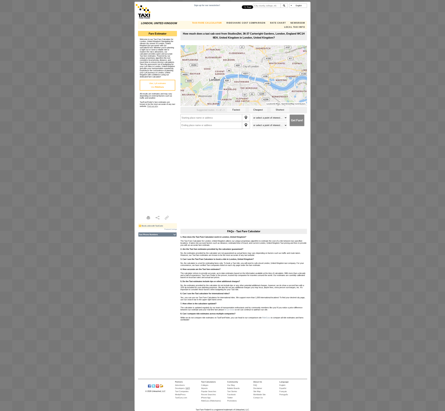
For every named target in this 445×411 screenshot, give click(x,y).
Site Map (257, 391)
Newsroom (297, 23)
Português (283, 394)
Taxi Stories (232, 391)
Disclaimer (257, 388)
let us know (229, 310)
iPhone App (206, 398)
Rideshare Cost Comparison (245, 23)
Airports (204, 388)
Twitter (230, 398)
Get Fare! (297, 120)
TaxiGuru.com (181, 398)
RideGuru (266, 318)
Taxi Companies (182, 391)
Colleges (204, 385)
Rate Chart (278, 23)
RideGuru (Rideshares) (211, 401)
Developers (180, 388)
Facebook (231, 394)
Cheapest (258, 109)
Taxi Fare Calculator (207, 23)
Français (283, 391)
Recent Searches (208, 394)
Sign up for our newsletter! (207, 5)
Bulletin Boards (233, 388)
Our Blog (231, 385)
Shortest (280, 109)
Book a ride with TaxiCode (152, 226)
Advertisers (180, 385)
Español (282, 388)
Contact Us (258, 398)
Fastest (236, 109)
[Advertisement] (157, 159)
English (282, 385)
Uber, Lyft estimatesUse (157, 85)
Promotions (232, 401)
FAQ (255, 385)
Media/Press (180, 394)
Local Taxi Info (294, 27)
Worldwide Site (259, 394)
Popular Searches (208, 391)
